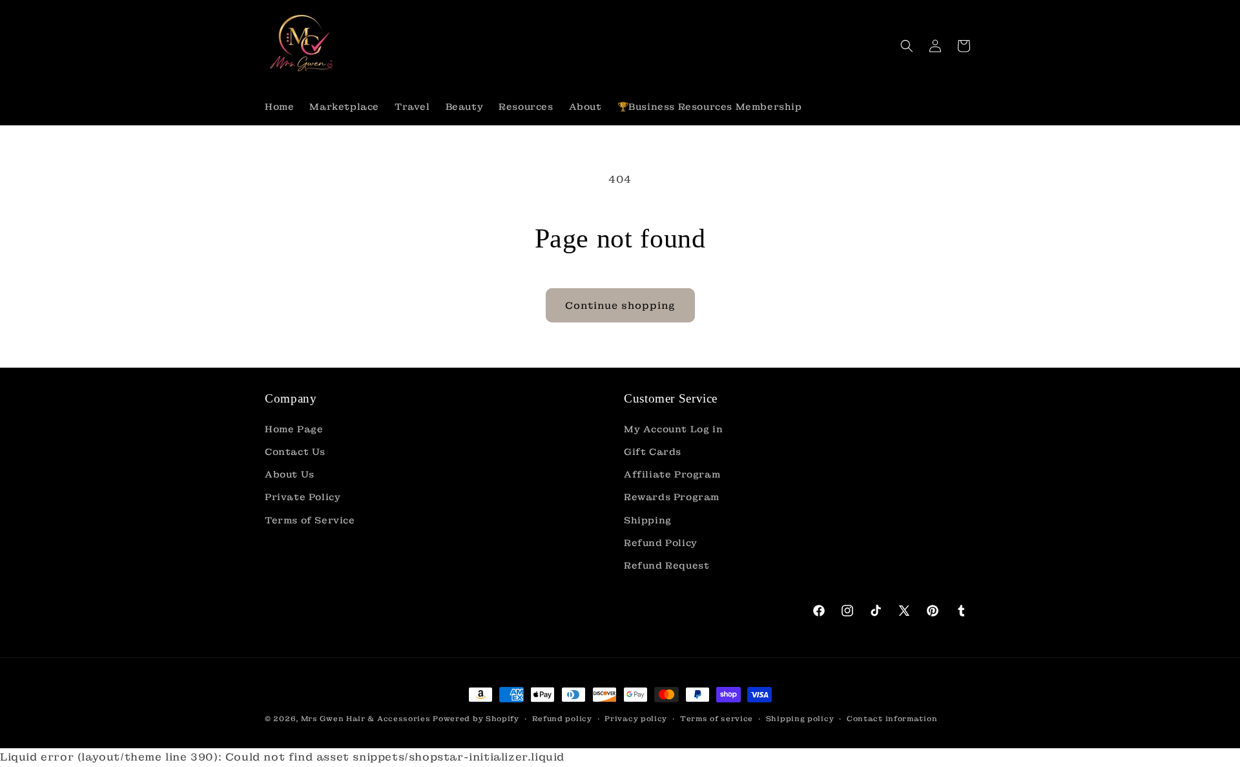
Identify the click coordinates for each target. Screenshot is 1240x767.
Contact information (892, 718)
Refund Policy (661, 543)
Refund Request (666, 565)
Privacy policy (635, 718)
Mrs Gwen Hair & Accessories (366, 718)
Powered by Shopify (476, 718)
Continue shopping (620, 305)
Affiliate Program (672, 474)
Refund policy (562, 718)
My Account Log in (673, 429)
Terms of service (716, 718)
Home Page (294, 429)
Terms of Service (310, 520)
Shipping (648, 520)
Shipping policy (800, 718)
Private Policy (302, 497)
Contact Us (295, 451)
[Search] (907, 46)
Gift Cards (652, 451)
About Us (290, 474)
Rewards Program (671, 497)
